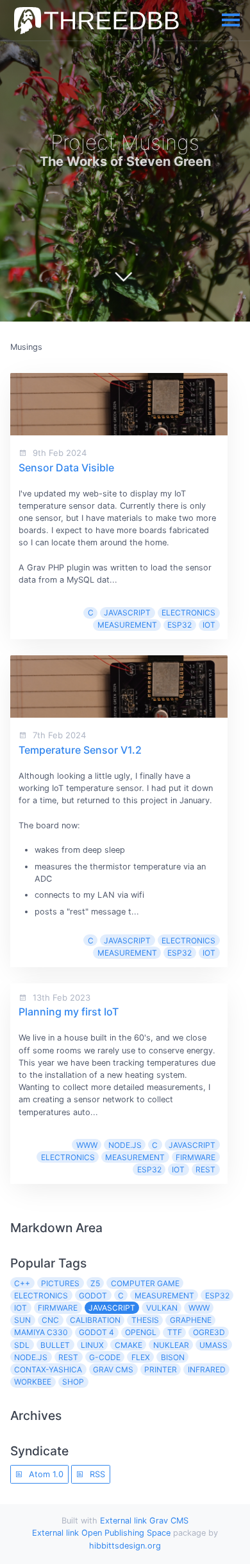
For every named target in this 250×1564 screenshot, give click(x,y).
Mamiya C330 (41, 1332)
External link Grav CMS (144, 1520)
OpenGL (140, 1332)
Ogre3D (209, 1332)
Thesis (145, 1320)
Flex (140, 1357)
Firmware (195, 1157)
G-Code (105, 1357)
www (86, 1145)
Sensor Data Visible (66, 467)
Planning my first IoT (69, 1011)
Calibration (95, 1320)
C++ (22, 1283)
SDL (21, 1345)
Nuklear (171, 1345)
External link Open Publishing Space (101, 1533)
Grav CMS (113, 1369)
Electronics (188, 612)
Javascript (127, 612)
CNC (50, 1320)
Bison (173, 1357)
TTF (174, 1332)
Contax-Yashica (48, 1369)
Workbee (32, 1382)
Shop (73, 1382)
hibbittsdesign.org (125, 1545)
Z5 (95, 1283)
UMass (213, 1345)
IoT (209, 625)
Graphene (191, 1320)
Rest (205, 1169)
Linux (92, 1345)
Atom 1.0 (44, 1474)
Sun (22, 1320)
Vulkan (162, 1308)
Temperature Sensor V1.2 (80, 749)
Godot (93, 1295)
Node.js (125, 1145)
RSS (96, 1474)
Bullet (55, 1345)
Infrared (207, 1369)
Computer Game (145, 1283)
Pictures (60, 1283)
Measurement (127, 625)
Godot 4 (96, 1332)
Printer (160, 1369)
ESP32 (179, 625)
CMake (128, 1345)
